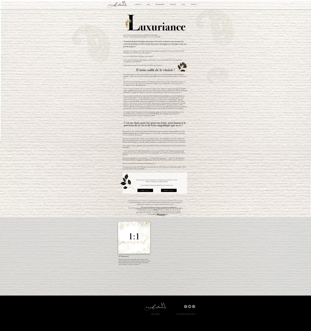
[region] (135, 253)
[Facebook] (185, 306)
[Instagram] (193, 306)
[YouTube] (189, 306)
